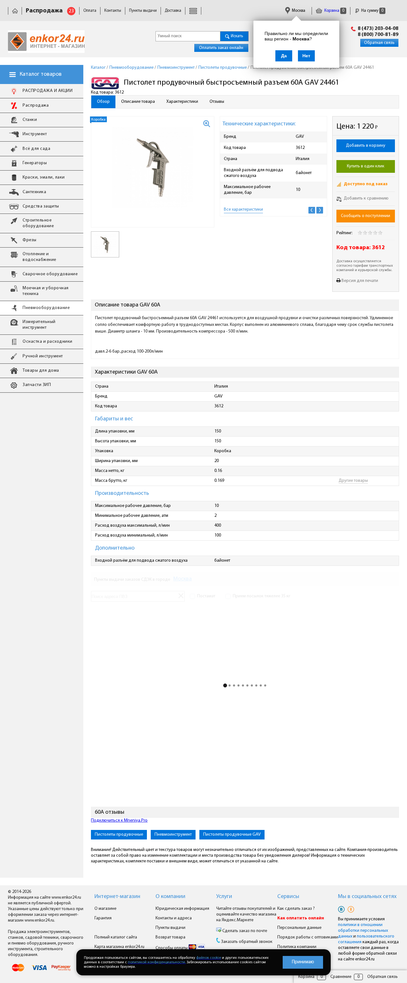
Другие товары (353, 480)
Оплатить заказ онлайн (221, 48)
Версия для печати (359, 280)
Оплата (89, 11)
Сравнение (340, 976)
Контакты (112, 11)
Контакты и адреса (173, 918)
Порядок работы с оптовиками (307, 937)
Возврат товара (170, 937)
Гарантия (103, 918)
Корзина (333, 11)
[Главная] (15, 10)
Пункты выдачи (143, 11)
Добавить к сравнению (366, 198)
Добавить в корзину (365, 145)
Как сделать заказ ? (296, 908)
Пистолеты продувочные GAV (232, 834)
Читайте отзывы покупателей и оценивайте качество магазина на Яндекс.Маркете (246, 914)
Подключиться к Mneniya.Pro (119, 820)
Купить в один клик (365, 166)
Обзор (103, 101)
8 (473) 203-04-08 (378, 28)
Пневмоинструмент (173, 834)
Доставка (173, 11)
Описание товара (138, 101)
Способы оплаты (172, 948)
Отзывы (217, 101)
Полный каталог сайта (115, 937)
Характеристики (182, 101)
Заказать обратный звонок (246, 941)
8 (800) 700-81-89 (378, 34)
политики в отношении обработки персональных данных (363, 931)
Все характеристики (243, 209)
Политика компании (296, 946)
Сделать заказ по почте (244, 931)
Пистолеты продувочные (119, 834)
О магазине (105, 908)
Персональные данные (299, 927)
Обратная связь (379, 42)
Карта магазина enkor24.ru (119, 946)
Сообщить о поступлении (365, 216)
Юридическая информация (182, 908)
